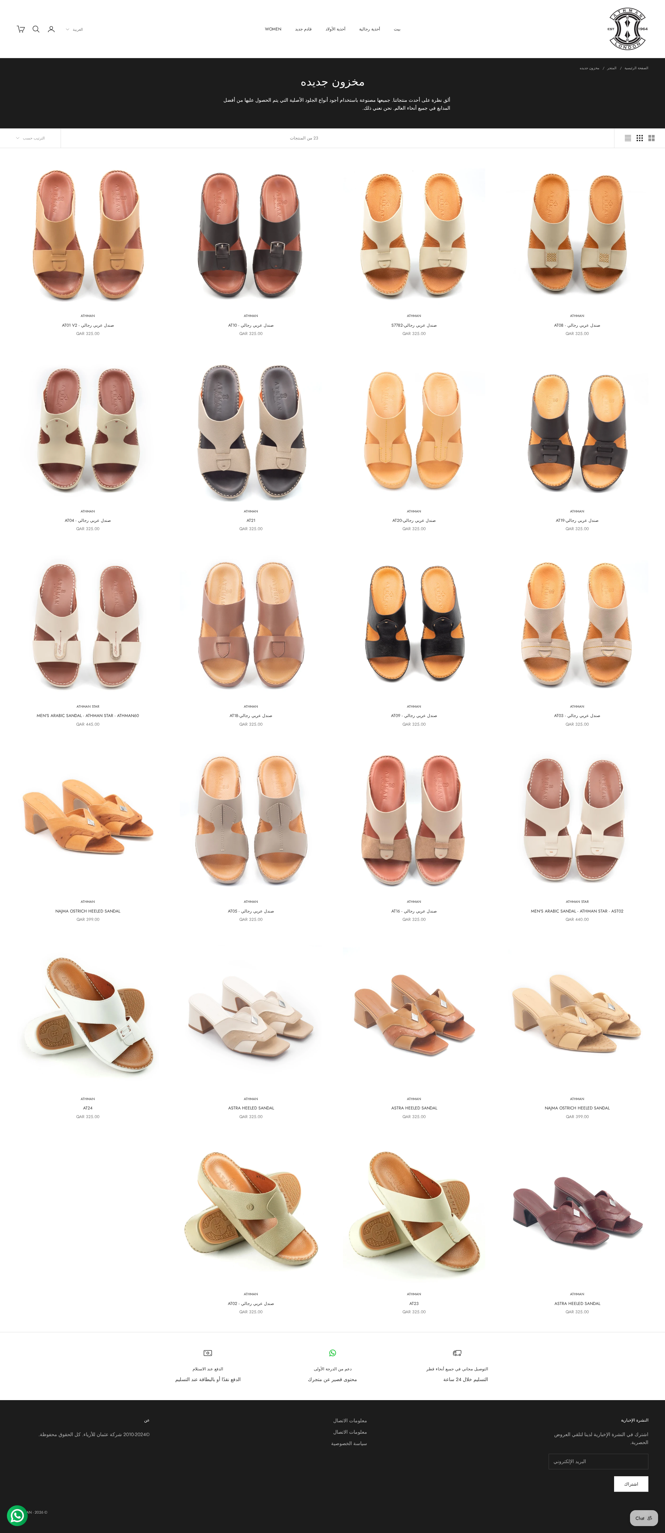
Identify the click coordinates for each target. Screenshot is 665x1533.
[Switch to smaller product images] (640, 138)
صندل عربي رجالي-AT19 (577, 520)
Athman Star (88, 706)
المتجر (612, 68)
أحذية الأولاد (335, 29)
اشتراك (631, 1484)
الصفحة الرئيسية (636, 68)
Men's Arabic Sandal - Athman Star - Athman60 (88, 716)
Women (273, 29)
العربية (78, 29)
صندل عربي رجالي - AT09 (414, 716)
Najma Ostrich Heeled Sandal (87, 911)
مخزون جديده (589, 68)
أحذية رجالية (369, 29)
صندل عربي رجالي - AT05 (251, 911)
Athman (577, 315)
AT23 (414, 1303)
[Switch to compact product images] (628, 138)
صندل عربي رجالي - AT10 (251, 325)
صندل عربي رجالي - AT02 (251, 1303)
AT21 (251, 520)
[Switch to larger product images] (651, 138)
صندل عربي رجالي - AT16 (414, 911)
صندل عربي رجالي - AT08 (577, 325)
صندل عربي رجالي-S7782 (414, 325)
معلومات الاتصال (350, 1420)
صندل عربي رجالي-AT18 (251, 716)
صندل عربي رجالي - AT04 (88, 520)
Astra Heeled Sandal (414, 1108)
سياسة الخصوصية (349, 1443)
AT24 (87, 1108)
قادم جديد (303, 29)
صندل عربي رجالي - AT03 (577, 716)
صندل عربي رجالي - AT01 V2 (88, 325)
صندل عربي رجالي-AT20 (414, 520)
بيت (397, 29)
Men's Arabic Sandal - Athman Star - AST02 (577, 911)
